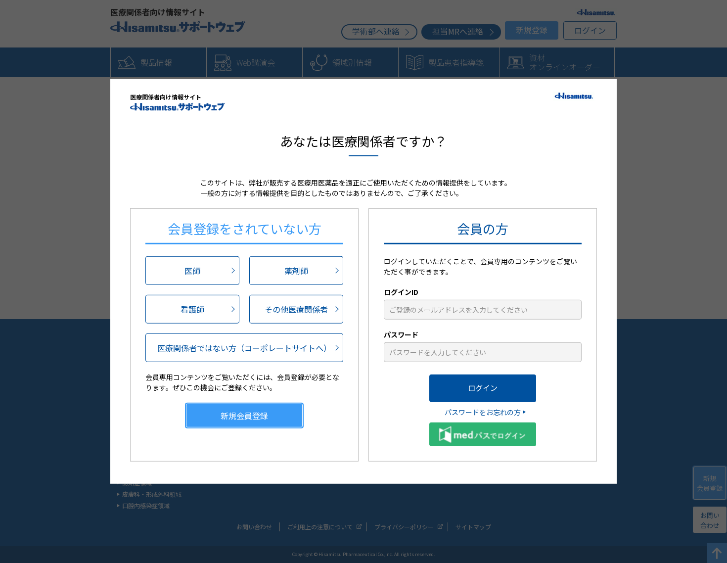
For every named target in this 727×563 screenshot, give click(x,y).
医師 (192, 270)
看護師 (192, 309)
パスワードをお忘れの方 (483, 412)
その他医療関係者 (296, 309)
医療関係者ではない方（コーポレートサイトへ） (244, 347)
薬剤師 (296, 270)
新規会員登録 (244, 415)
